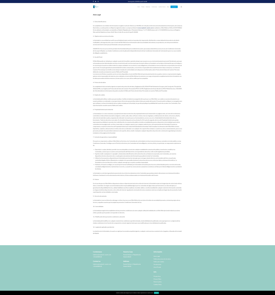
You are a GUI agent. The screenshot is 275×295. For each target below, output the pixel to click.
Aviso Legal (157, 256)
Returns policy (158, 282)
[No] (273, 293)
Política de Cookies (159, 261)
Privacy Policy (157, 279)
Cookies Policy (158, 284)
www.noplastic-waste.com (145, 28)
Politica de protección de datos (162, 259)
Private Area (157, 276)
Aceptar (156, 292)
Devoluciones (157, 264)
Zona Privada (157, 267)
